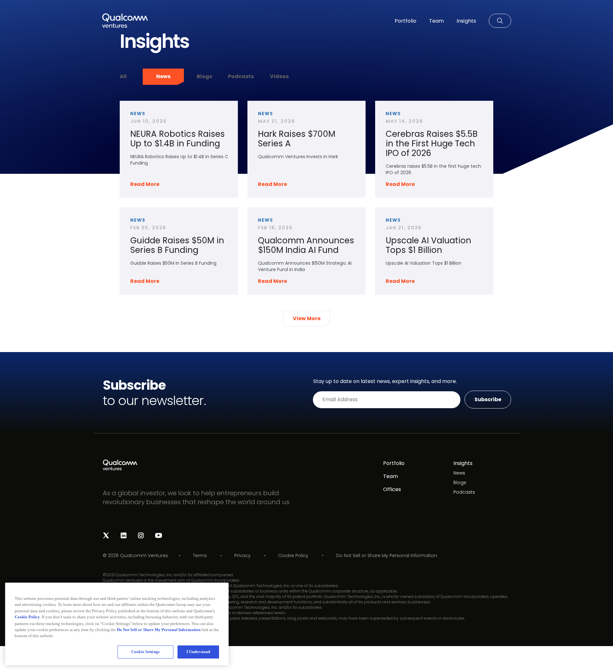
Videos (279, 76)
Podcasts (241, 76)
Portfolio (394, 463)
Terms (200, 555)
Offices (392, 489)
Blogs (204, 76)
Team (390, 476)
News (163, 76)
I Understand (198, 651)
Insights (463, 463)
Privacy (242, 555)
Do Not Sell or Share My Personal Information (386, 556)
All (123, 76)
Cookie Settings (145, 651)
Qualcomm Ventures (144, 555)
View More (307, 318)
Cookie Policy (293, 555)
